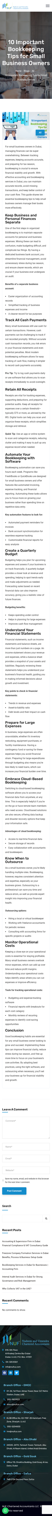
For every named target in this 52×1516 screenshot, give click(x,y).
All (33, 71)
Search (6, 1206)
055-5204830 (13, 1426)
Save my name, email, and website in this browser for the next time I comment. (27, 1180)
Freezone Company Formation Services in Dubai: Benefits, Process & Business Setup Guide (25, 1255)
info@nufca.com (13, 1367)
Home (18, 71)
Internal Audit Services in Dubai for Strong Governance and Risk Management (22, 1278)
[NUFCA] (15, 5)
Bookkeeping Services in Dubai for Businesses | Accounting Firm (25, 1267)
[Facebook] (4, 1372)
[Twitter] (16, 1372)
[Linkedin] (10, 1372)
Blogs (26, 71)
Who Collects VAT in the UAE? (16, 1288)
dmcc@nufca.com (15, 1404)
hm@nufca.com (14, 1431)
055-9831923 (13, 1399)
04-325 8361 (12, 1362)
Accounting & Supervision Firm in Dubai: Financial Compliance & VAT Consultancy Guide (25, 1243)
